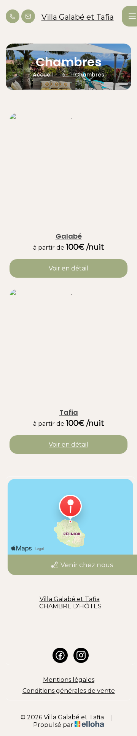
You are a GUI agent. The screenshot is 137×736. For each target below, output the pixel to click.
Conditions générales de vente (68, 690)
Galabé (69, 236)
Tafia (68, 412)
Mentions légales (68, 679)
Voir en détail (68, 268)
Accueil (43, 74)
